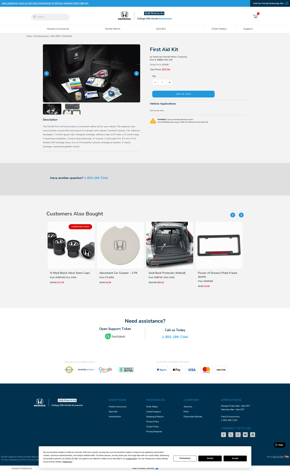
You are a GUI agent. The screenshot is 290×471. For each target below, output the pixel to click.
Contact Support (153, 411)
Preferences (184, 458)
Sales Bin (113, 411)
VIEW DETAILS (71, 267)
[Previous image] (46, 73)
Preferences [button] (67, 462)
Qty (154, 76)
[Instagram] (238, 434)
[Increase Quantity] (170, 82)
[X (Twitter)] (230, 434)
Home (29, 36)
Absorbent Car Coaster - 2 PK (118, 273)
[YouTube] (245, 434)
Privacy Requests (154, 431)
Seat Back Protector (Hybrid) (167, 273)
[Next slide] (241, 215)
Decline (210, 458)
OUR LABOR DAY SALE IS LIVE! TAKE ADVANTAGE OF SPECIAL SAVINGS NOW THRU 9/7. (45, 3)
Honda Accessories (118, 406)
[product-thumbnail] (71, 245)
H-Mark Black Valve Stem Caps (70, 273)
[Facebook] (223, 434)
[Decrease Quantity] (155, 82)
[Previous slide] (232, 215)
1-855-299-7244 (96, 178)
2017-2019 (55, 36)
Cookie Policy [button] (131, 459)
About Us (188, 406)
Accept (235, 458)
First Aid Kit (67, 36)
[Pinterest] (252, 434)
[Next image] (136, 73)
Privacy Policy (152, 421)
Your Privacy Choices (143, 468)
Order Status (152, 406)
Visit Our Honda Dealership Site (268, 3)
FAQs (186, 411)
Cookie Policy (152, 426)
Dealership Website (193, 416)
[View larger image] (91, 73)
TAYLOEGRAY (278, 457)
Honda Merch (115, 416)
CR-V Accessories (41, 36)
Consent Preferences (21, 468)
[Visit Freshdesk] (115, 336)
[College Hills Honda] (145, 16)
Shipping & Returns (155, 416)
